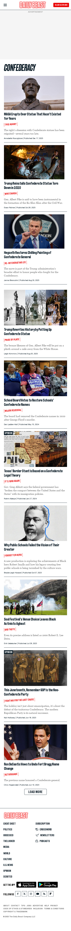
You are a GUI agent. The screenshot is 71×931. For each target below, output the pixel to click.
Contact (15, 906)
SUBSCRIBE (61, 5)
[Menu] (8, 5)
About (6, 906)
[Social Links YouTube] (37, 894)
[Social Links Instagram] (31, 894)
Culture (7, 859)
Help (46, 906)
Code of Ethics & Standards (17, 909)
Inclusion (38, 909)
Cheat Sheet (9, 823)
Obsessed (8, 835)
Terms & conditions (54, 909)
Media (6, 847)
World (6, 853)
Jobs (29, 906)
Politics (7, 829)
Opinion (7, 871)
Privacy (54, 906)
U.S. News (8, 865)
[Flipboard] (50, 894)
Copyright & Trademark (15, 912)
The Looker (9, 841)
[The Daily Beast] (33, 5)
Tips (23, 906)
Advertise (38, 906)
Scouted (7, 876)
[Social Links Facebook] (17, 894)
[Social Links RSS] (44, 894)
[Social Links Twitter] (24, 894)
